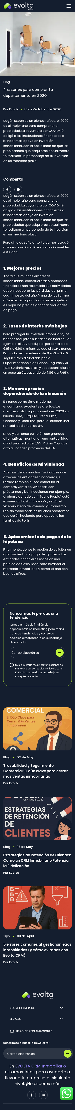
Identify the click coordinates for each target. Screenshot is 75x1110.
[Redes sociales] (31, 1095)
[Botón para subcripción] (68, 1054)
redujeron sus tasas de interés (40, 339)
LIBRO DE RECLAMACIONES (34, 1031)
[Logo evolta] (18, 6)
